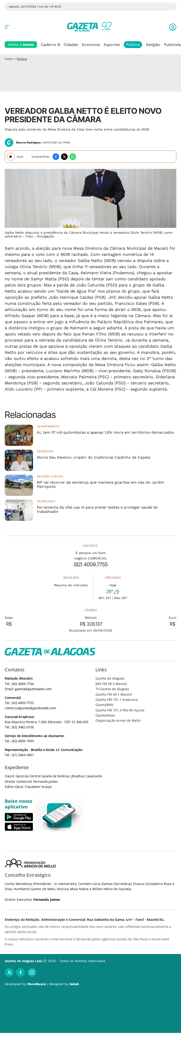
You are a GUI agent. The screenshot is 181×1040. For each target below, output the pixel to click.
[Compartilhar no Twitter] (64, 156)
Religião (153, 44)
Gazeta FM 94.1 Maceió (113, 694)
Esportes (112, 44)
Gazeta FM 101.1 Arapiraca (116, 699)
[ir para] (59, 815)
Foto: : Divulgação (39, 236)
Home (9, 59)
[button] (172, 27)
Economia (91, 44)
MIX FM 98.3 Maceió (111, 683)
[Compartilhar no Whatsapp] (73, 156)
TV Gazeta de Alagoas (112, 689)
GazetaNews (105, 715)
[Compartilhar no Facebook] (56, 156)
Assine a (21, 44)
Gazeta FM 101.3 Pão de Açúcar (120, 710)
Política (133, 44)
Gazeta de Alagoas (109, 678)
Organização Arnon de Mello (117, 720)
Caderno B (50, 44)
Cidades (71, 44)
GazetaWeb (104, 704)
